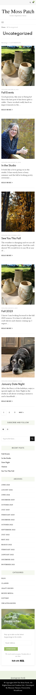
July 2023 (5, 510)
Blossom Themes (14, 688)
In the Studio (8, 165)
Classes (5, 583)
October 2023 (7, 505)
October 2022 (7, 525)
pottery (5, 598)
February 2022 (8, 550)
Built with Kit (18, 660)
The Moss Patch (18, 11)
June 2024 (5, 495)
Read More (6, 110)
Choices (4, 467)
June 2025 (5, 485)
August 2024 (7, 490)
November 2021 (8, 564)
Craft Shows (7, 588)
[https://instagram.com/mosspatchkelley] (7, 429)
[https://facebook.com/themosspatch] (3, 429)
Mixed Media (7, 593)
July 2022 (5, 535)
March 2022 (6, 545)
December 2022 (8, 520)
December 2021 (7, 560)
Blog (3, 578)
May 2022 (5, 540)
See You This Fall (11, 238)
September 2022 (8, 530)
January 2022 (7, 555)
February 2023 (8, 515)
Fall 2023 (7, 311)
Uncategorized (8, 603)
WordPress (18, 690)
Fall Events (7, 92)
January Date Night (12, 384)
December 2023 (8, 500)
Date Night (5, 462)
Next (20, 412)
